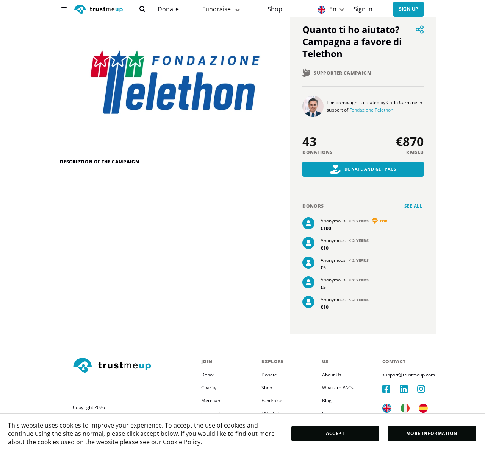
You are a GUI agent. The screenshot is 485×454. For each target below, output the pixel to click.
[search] (142, 9)
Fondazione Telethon (371, 110)
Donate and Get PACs (370, 169)
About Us (331, 375)
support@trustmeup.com (408, 375)
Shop (275, 9)
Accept (335, 433)
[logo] (98, 10)
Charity (208, 387)
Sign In (363, 9)
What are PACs (338, 387)
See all (413, 206)
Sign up (408, 9)
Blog (327, 400)
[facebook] (391, 388)
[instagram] (426, 388)
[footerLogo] (134, 366)
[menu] (64, 9)
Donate (168, 9)
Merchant (211, 400)
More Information (432, 433)
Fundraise (216, 9)
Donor (207, 375)
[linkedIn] (408, 388)
